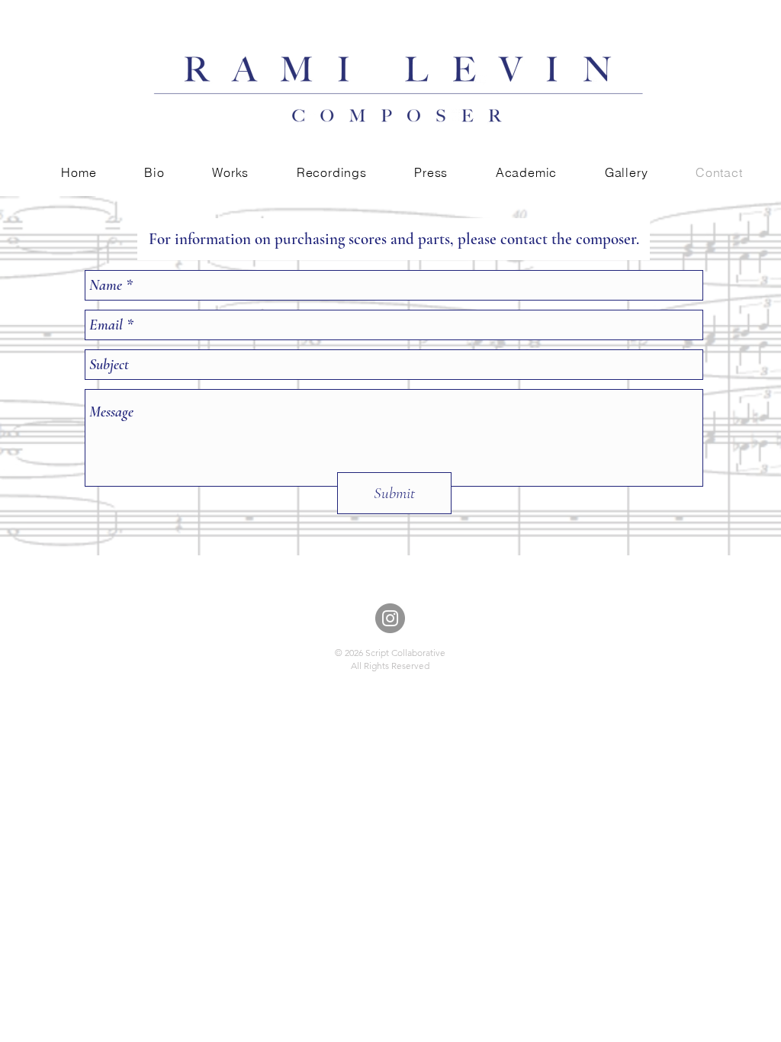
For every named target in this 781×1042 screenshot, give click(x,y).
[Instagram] (390, 618)
